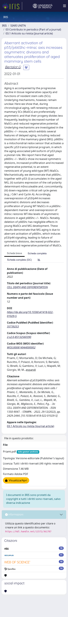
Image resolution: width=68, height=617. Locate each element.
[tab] (39, 259)
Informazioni (15, 514)
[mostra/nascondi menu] (64, 6)
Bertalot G (12, 67)
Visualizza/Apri (17, 480)
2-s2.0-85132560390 (19, 337)
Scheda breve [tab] (14, 253)
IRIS (4, 25)
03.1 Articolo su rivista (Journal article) (29, 33)
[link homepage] (12, 6)
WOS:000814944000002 (21, 347)
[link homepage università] (42, 6)
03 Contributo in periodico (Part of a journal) (33, 29)
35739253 (13, 326)
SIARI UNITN (18, 25)
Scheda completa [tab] (37, 253)
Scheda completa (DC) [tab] (19, 259)
